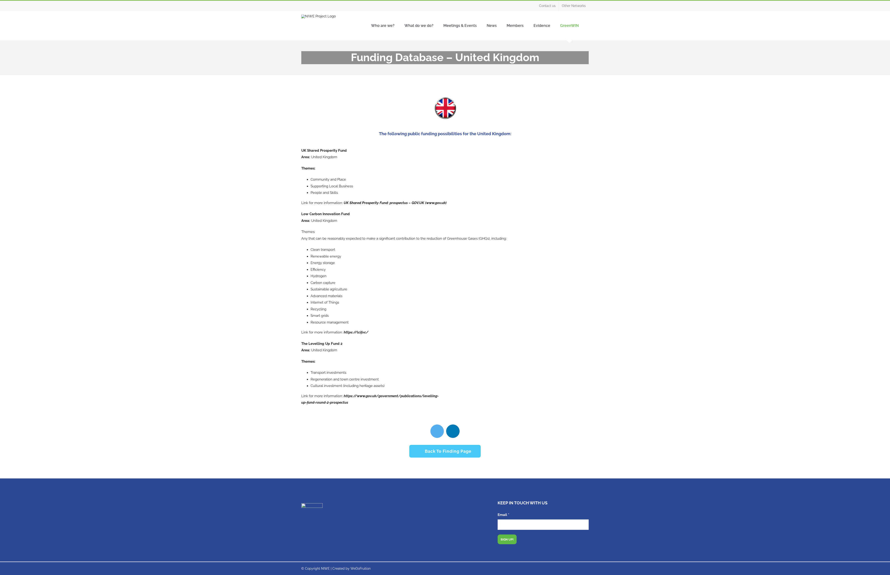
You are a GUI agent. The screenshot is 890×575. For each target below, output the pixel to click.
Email (503, 515)
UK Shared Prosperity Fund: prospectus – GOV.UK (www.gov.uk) (395, 203)
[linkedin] (453, 431)
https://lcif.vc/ (356, 332)
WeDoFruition (360, 568)
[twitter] (437, 431)
